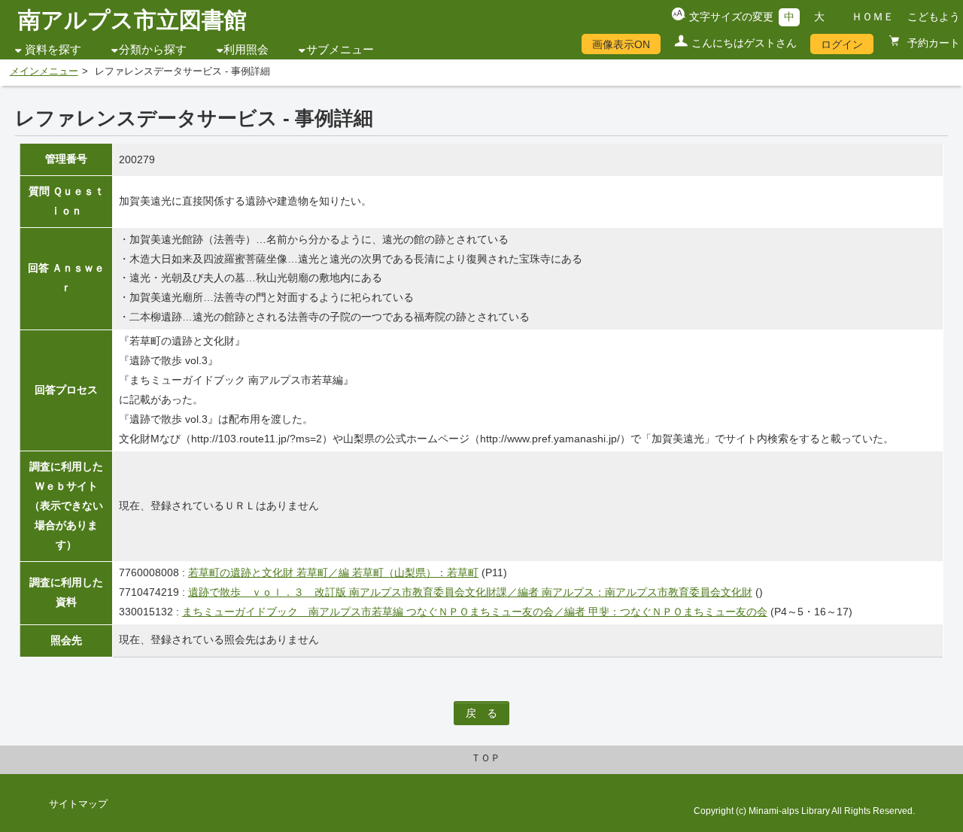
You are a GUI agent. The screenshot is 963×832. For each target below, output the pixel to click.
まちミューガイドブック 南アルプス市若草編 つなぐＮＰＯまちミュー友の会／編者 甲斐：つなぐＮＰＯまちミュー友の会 (474, 612)
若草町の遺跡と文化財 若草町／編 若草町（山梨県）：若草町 (333, 572)
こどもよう (933, 17)
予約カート (932, 43)
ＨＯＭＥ (873, 17)
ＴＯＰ (485, 758)
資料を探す (53, 50)
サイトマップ (78, 804)
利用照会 (246, 50)
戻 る (481, 713)
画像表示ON (621, 44)
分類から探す (153, 50)
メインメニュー (44, 71)
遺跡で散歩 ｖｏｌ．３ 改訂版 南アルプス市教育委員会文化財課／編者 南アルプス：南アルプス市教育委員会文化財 (470, 592)
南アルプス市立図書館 (132, 20)
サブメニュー (340, 50)
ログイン (842, 44)
